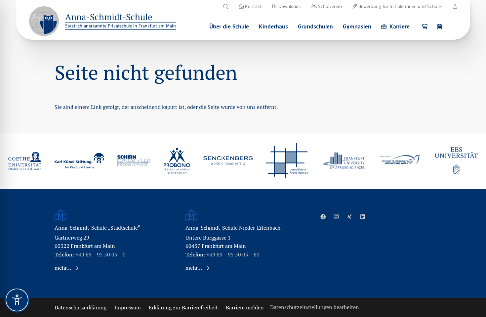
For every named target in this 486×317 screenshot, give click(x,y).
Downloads (289, 6)
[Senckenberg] (228, 160)
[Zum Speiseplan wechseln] (425, 26)
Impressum (127, 307)
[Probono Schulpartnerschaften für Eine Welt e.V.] (177, 161)
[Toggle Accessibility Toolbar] (17, 300)
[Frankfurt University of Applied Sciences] (343, 161)
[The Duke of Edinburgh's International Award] (400, 160)
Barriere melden (245, 307)
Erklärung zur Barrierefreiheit (183, 307)
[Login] (455, 6)
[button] (225, 6)
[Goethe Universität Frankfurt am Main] (24, 161)
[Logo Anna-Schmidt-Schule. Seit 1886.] (44, 21)
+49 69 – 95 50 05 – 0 (100, 254)
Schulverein (329, 6)
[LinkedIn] (362, 216)
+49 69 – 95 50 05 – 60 (233, 254)
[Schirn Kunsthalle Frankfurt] (133, 160)
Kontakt (253, 6)
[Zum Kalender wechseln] (440, 26)
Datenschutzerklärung (80, 307)
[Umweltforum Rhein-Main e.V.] (287, 160)
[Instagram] (336, 216)
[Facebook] (323, 216)
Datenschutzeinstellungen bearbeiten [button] (314, 307)
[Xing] (349, 216)
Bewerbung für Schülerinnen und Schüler (399, 6)
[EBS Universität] (456, 160)
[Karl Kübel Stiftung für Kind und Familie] (79, 160)
